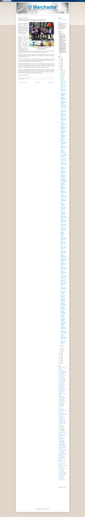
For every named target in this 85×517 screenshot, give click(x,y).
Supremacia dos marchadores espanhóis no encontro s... (62, 300)
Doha (60, 395)
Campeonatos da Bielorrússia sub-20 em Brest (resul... (63, 147)
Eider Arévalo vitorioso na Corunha (62, 316)
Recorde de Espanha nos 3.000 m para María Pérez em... (63, 256)
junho (61, 79)
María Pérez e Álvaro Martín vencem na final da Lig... (63, 172)
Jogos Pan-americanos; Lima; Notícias (62, 419)
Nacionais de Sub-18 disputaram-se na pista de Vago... (63, 143)
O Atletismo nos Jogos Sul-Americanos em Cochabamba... (63, 304)
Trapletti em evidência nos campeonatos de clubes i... (63, 98)
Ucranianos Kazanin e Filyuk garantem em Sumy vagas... (63, 168)
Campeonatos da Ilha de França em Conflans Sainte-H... (63, 229)
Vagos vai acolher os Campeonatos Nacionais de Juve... (63, 156)
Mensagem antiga (51, 82)
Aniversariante (61, 380)
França (60, 406)
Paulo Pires (61, 457)
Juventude (61, 430)
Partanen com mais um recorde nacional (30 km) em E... (63, 160)
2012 (60, 360)
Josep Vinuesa (61, 428)
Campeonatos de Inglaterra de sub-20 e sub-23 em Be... (63, 188)
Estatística (60, 403)
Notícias (60, 442)
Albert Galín (61, 373)
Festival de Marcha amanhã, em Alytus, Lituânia (63, 280)
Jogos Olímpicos (62, 414)
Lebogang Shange (62, 432)
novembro (62, 72)
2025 (60, 59)
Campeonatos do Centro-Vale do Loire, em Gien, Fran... (63, 328)
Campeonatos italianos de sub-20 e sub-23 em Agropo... (63, 273)
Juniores (60, 429)
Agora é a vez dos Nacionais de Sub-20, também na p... (63, 86)
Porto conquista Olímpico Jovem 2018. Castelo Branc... (63, 243)
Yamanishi (61, 478)
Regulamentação (62, 465)
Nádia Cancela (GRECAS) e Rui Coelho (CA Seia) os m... (63, 192)
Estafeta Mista (61, 401)
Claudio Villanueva (62, 389)
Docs (37, 14)
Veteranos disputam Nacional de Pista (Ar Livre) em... (63, 90)
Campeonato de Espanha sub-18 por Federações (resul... (63, 221)
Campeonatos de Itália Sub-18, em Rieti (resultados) (63, 180)
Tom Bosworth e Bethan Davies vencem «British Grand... (63, 115)
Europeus (60, 404)
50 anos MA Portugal (62, 367)
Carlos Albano (61, 387)
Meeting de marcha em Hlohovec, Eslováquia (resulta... (63, 324)
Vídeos (60, 477)
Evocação (60, 405)
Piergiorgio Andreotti (62, 461)
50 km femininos (62, 371)
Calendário (32, 14)
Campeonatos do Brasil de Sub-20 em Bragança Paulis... (63, 119)
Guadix (60, 408)
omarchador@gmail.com (62, 19)
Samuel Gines (61, 468)
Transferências (61, 472)
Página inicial (19, 14)
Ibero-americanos (62, 410)
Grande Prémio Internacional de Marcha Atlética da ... (63, 338)
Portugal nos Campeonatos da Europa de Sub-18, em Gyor (63, 128)
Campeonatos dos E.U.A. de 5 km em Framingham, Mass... (63, 225)
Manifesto (26, 14)
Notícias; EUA (61, 446)
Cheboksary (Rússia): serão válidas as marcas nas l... (63, 205)
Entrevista (60, 400)
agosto (61, 76)
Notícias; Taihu (61, 449)
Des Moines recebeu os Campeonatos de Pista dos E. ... (63, 123)
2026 (60, 57)
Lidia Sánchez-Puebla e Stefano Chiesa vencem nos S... (63, 239)
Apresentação (61, 381)
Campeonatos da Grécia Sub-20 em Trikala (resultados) (63, 176)
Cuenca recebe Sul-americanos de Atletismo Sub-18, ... (63, 107)
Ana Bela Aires (61, 378)
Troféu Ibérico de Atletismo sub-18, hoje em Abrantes (63, 332)
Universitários (61, 474)
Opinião (60, 454)
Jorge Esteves (61, 422)
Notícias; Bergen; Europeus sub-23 (62, 444)
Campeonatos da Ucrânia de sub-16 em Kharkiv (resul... (63, 200)
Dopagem (60, 396)
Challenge (61, 388)
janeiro (61, 351)
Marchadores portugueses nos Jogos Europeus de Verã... (63, 196)
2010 (60, 363)
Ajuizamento (61, 372)
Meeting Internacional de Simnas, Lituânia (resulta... (63, 217)
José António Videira (62, 423)
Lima (60, 433)
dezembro (62, 70)
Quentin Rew (61, 463)
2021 (60, 65)
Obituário (60, 452)
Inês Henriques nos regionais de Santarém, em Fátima (63, 132)
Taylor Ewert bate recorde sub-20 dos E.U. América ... (63, 164)
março (61, 348)
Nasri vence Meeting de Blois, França (63, 139)
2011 (60, 361)
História (60, 409)
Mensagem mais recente (23, 82)
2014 (60, 357)
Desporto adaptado (62, 393)
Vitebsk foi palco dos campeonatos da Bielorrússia (63, 82)
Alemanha (60, 376)
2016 (60, 354)
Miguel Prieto (61, 440)
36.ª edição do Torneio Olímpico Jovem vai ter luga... (63, 269)
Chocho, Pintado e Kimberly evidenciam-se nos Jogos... (63, 293)
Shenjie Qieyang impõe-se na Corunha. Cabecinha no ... (63, 320)
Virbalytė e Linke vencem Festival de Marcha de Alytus (63, 252)
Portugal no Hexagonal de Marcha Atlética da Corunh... (63, 312)
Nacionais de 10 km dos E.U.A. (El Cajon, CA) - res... (63, 284)
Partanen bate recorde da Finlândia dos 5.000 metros (62, 213)
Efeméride (60, 399)
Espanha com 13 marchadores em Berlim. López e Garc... (63, 288)
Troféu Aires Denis (62, 473)
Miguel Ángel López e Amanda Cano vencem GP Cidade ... (63, 260)
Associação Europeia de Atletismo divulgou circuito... (62, 234)
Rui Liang (60, 467)
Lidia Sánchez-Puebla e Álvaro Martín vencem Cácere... (63, 111)
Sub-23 (60, 470)
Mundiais (60, 441)
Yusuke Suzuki (61, 479)
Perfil (60, 459)
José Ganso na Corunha (62, 335)
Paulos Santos (61, 458)
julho (61, 78)
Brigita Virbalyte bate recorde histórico (62, 296)
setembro (61, 75)
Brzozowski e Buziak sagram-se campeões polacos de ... (63, 136)
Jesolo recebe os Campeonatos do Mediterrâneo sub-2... (63, 277)
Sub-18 (60, 469)
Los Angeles (61, 434)
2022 (60, 63)
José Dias (60, 425)
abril (61, 346)
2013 (60, 358)
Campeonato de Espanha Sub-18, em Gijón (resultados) (63, 103)
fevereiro (61, 349)
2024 (60, 60)
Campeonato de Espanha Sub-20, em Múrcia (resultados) (63, 94)
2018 (60, 69)
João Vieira (61, 413)
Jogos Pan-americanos (61, 416)
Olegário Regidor (62, 453)
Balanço (60, 382)
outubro (61, 73)
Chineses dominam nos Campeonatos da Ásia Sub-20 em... (63, 247)
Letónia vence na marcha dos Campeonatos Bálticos (63, 184)
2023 (60, 62)
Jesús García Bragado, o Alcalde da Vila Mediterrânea (63, 152)
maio (61, 345)
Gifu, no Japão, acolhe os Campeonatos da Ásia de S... (63, 308)
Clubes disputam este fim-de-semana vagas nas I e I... (63, 209)
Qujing (60, 464)
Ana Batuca (61, 377)
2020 (60, 66)
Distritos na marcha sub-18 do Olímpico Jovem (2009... (63, 264)
